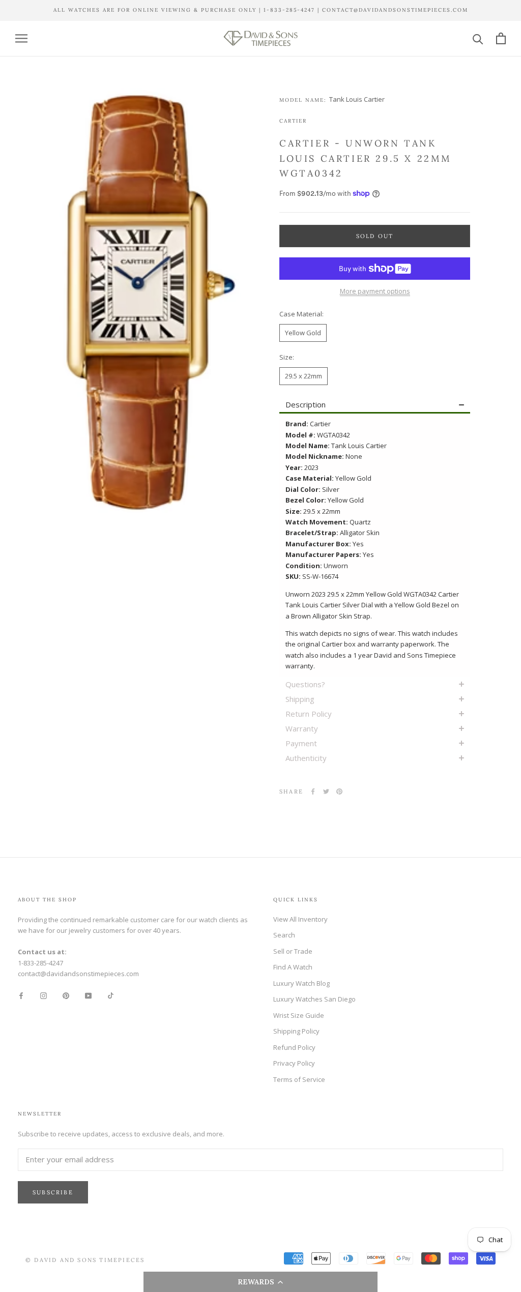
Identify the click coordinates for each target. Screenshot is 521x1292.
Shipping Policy (296, 1031)
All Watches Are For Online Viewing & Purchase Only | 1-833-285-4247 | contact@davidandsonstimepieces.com (260, 10)
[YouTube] (88, 994)
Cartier (293, 121)
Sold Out (375, 236)
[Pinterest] (339, 791)
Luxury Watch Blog (301, 983)
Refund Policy (294, 1047)
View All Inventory (300, 919)
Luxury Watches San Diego (314, 999)
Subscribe (53, 1192)
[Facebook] (313, 791)
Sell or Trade (292, 951)
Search (284, 934)
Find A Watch (292, 967)
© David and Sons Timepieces (84, 1260)
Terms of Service (299, 1079)
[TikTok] (110, 994)
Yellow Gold (303, 332)
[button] (260, 1282)
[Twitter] (326, 791)
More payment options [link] (375, 291)
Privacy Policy (294, 1063)
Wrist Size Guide (298, 1015)
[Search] (478, 38)
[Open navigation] (21, 38)
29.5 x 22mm (303, 375)
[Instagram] (43, 994)
